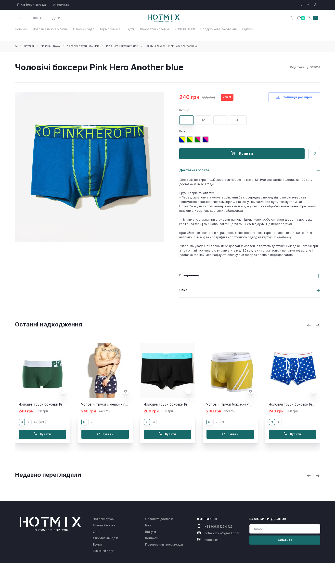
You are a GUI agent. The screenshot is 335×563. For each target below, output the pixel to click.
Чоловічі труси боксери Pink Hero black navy (180, 404)
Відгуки (247, 29)
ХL (223, 422)
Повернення (189, 275)
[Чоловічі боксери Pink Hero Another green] (191, 141)
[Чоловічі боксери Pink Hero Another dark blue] (206, 141)
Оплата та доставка (159, 519)
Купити (245, 153)
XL (238, 120)
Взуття (130, 29)
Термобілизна (109, 29)
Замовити (284, 540)
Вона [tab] (37, 18)
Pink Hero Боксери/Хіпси (122, 46)
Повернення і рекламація (164, 544)
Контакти (151, 538)
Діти (96, 532)
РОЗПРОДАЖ (185, 29)
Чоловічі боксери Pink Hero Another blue (171, 46)
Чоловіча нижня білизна (50, 29)
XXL (42, 422)
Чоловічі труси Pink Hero (83, 46)
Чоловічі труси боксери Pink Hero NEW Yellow (244, 404)
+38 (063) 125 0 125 (218, 526)
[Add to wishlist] (63, 391)
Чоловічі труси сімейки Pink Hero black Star (116, 404)
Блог (148, 525)
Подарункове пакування (218, 29)
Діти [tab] (56, 18)
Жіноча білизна (104, 525)
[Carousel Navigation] (313, 325)
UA (303, 4)
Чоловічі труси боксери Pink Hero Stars (301, 404)
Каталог (29, 46)
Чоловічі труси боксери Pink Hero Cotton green (57, 404)
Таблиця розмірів (297, 97)
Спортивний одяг (105, 538)
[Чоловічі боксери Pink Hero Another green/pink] (199, 141)
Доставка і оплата (194, 170)
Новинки (21, 29)
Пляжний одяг (83, 29)
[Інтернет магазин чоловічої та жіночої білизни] (16, 46)
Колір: (183, 131)
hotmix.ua (212, 540)
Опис (183, 290)
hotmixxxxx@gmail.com (222, 533)
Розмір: (184, 110)
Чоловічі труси (51, 46)
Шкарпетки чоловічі (154, 29)
